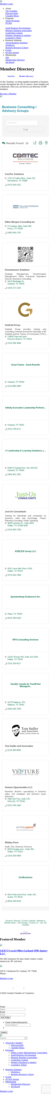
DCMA (8, 23)
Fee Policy (18, 988)
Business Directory (13, 921)
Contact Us (33, 923)
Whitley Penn (11, 842)
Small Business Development (18, 28)
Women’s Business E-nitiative (18, 35)
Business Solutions (13, 1069)
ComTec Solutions (14, 174)
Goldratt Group (12, 325)
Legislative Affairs (13, 38)
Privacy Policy (6, 988)
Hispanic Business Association (18, 30)
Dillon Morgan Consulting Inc (20, 222)
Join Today (5, 1018)
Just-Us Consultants (15, 511)
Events (8, 50)
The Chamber (11, 11)
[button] (3, 143)
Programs (9, 1050)
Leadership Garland (13, 33)
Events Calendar (28, 921)
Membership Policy (33, 988)
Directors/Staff (11, 13)
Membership (10, 1082)
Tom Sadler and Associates (19, 746)
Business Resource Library (17, 48)
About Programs (12, 21)
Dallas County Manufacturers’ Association (29, 1052)
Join (7, 57)
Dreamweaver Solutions (17, 270)
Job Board (9, 62)
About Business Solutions (16, 43)
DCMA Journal (12, 52)
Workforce (10, 45)
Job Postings (22, 923)
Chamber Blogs (12, 16)
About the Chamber (13, 1043)
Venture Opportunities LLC (19, 787)
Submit (4, 1033)
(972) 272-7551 (13, 973)
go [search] (27, 129)
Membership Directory (15, 60)
